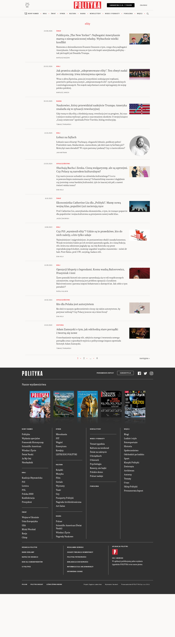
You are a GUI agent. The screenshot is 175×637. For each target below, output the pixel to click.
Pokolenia (128, 14)
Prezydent (27, 501)
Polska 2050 (27, 493)
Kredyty (60, 450)
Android (119, 558)
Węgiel (59, 442)
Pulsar (59, 521)
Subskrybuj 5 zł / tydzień (121, 5)
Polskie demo (96, 472)
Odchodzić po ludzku (134, 454)
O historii (94, 459)
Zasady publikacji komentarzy (80, 552)
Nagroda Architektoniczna (68, 501)
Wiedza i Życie (29, 450)
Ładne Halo (98, 584)
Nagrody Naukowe (64, 536)
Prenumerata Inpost (105, 373)
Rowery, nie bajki (98, 468)
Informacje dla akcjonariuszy (80, 567)
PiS (23, 481)
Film (58, 477)
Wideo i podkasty (112, 14)
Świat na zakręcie (98, 451)
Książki (59, 469)
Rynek (62, 14)
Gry (57, 493)
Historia (128, 446)
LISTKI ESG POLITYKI (66, 454)
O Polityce (26, 567)
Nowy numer (33, 14)
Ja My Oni (26, 458)
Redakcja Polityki (29, 547)
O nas (126, 482)
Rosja (24, 533)
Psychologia (95, 463)
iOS (113, 558)
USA (24, 525)
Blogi (126, 434)
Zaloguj (143, 5)
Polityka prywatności (76, 557)
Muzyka (60, 473)
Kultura (72, 14)
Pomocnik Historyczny (33, 442)
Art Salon (60, 505)
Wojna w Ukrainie (30, 517)
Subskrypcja (125, 373)
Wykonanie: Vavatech (111, 584)
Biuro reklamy (28, 552)
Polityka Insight (36, 584)
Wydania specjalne (31, 438)
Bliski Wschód (29, 529)
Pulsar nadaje (96, 475)
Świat (53, 14)
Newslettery (95, 14)
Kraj (45, 14)
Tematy (127, 478)
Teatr (58, 489)
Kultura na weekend (99, 447)
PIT (57, 438)
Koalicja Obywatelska (32, 477)
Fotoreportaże (131, 442)
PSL (24, 489)
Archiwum (129, 470)
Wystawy (60, 485)
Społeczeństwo (131, 450)
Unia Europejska (30, 521)
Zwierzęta (129, 466)
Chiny (24, 537)
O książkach (96, 455)
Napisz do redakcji (30, 557)
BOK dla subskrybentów (32, 562)
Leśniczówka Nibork (54, 584)
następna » (145, 358)
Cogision (91, 584)
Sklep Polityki (131, 486)
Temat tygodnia (97, 443)
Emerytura (61, 446)
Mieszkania (61, 434)
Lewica (25, 485)
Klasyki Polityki (131, 462)
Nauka (83, 14)
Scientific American (31, 446)
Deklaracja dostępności (77, 562)
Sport (126, 458)
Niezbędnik (27, 462)
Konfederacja (28, 497)
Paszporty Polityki (65, 497)
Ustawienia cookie (75, 571)
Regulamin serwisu (75, 547)
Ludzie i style (130, 438)
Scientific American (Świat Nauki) (69, 527)
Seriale (59, 481)
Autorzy (128, 474)
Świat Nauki (27, 454)
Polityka (26, 434)
